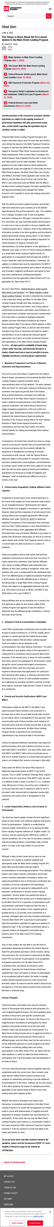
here (11, 1150)
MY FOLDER (8, 1176)
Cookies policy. (38, 1216)
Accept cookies (35, 1223)
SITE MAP (8, 1199)
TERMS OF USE (10, 1187)
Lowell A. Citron (11, 44)
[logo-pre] (12, 8)
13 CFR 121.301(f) (27, 519)
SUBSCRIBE (8, 1204)
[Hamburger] (50, 9)
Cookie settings (17, 1223)
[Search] (48, 16)
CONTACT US (9, 1182)
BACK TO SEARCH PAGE (14, 1162)
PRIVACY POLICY (11, 1193)
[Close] (50, 1212)
